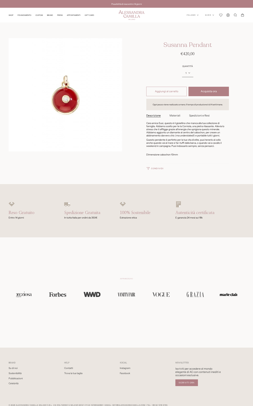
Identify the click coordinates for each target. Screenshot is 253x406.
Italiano (191, 15)
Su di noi (13, 368)
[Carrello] (242, 15)
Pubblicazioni (16, 378)
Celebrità (13, 383)
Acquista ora (209, 91)
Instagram (125, 368)
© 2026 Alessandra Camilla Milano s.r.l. (30, 405)
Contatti (68, 368)
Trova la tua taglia (73, 373)
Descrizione (153, 115)
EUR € (208, 15)
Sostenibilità (15, 373)
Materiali (175, 115)
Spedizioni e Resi (199, 115)
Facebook (125, 373)
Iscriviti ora (187, 382)
